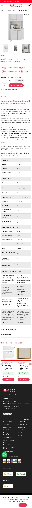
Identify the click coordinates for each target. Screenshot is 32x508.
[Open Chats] (4, 454)
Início (2, 10)
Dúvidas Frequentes (9, 430)
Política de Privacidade (6, 443)
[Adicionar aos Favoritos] (14, 347)
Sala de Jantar (22, 430)
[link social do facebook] (4, 414)
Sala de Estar (21, 427)
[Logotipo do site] (16, 5)
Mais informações (11, 505)
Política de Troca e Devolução (8, 447)
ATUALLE (4, 55)
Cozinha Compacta (22, 10)
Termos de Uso (7, 437)
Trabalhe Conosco (8, 451)
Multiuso (20, 435)
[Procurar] (25, 5)
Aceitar (22, 505)
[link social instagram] (7, 414)
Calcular (20, 80)
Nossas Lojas (7, 427)
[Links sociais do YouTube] (10, 414)
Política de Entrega (8, 440)
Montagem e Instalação (7, 433)
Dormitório (21, 433)
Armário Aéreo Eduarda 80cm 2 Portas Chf (22, 363)
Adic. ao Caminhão (16, 85)
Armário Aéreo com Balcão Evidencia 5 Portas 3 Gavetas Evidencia (7, 364)
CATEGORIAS (23, 421)
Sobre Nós (6, 424)
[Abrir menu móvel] (2, 5)
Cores (3, 65)
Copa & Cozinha (10, 10)
